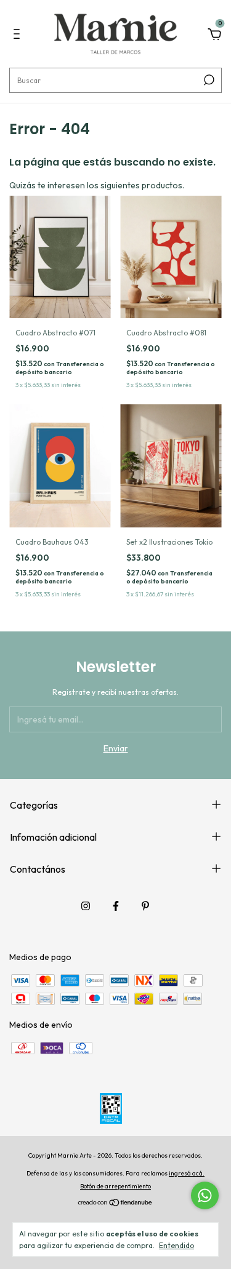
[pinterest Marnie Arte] (145, 906)
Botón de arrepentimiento (115, 1186)
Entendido (176, 1245)
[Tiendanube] (115, 1203)
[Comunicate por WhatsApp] (205, 1195)
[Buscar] (208, 80)
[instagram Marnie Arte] (86, 906)
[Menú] (18, 35)
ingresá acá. (187, 1173)
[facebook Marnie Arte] (116, 906)
